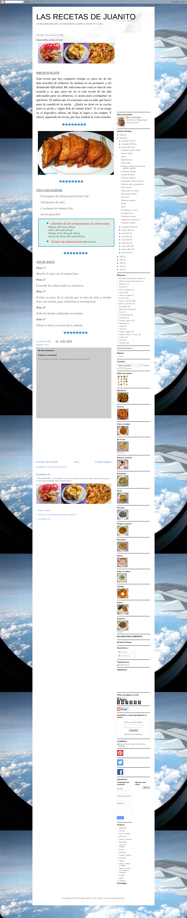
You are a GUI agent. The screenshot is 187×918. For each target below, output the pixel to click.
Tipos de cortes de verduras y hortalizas (125, 870)
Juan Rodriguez (135, 117)
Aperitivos (122, 284)
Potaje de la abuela (128, 223)
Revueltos (122, 323)
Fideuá (123, 157)
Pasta (46, 345)
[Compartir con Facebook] (68, 341)
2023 (122, 138)
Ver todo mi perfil (132, 123)
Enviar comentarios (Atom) (57, 467)
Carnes (121, 292)
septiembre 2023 (128, 227)
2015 (122, 263)
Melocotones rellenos (129, 194)
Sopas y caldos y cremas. (128, 334)
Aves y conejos (125, 290)
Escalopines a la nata (129, 210)
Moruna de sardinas (128, 200)
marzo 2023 (126, 246)
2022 (122, 257)
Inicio (76, 462)
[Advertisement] (73, 439)
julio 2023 (125, 233)
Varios (121, 340)
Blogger (122, 898)
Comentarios (125, 656)
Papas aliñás (126, 163)
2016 (122, 260)
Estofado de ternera (128, 216)
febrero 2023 (126, 249)
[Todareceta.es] (123, 665)
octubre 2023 (127, 147)
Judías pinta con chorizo (130, 191)
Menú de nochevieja (126, 309)
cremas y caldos (125, 295)
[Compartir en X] (66, 341)
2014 (122, 266)
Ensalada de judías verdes (131, 150)
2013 (122, 269)
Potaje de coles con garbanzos (132, 184)
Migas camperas (44, 510)
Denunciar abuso (124, 348)
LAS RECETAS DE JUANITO (86, 16)
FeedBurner (138, 734)
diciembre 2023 (127, 141)
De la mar (122, 298)
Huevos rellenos (127, 153)
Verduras (122, 343)
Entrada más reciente (47, 462)
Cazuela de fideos (127, 175)
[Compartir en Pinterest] (71, 341)
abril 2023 (125, 243)
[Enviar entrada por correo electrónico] (56, 341)
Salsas (121, 326)
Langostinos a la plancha (130, 220)
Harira (123, 207)
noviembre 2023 (128, 144)
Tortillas (122, 337)
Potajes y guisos (125, 320)
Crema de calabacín (128, 178)
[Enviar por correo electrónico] (61, 341)
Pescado (122, 318)
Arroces (122, 287)
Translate (127, 369)
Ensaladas (123, 306)
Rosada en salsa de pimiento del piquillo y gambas (57, 515)
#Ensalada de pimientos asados (131, 278)
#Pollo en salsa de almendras (130, 281)
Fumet (123, 204)
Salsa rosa (125, 197)
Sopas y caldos (125, 332)
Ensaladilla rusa (43, 474)
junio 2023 (126, 236)
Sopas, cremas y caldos (124, 865)
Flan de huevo (126, 187)
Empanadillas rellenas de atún (132, 181)
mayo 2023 (126, 240)
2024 (122, 135)
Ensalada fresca (127, 213)
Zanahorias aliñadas (128, 171)
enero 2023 (126, 253)
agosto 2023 (126, 230)
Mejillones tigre (126, 160)
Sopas (121, 329)
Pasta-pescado (124, 315)
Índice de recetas (122, 846)
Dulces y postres (125, 304)
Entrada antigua (103, 462)
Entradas (123, 652)
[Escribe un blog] (63, 341)
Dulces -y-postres (125, 301)
